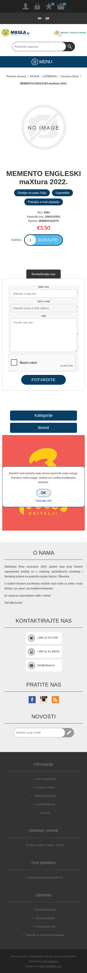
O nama (45, 812)
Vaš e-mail (43, 301)
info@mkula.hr (46, 665)
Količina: (16, 239)
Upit (43, 315)
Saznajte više (43, 500)
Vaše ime (43, 286)
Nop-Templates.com (51, 966)
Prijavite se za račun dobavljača (45, 935)
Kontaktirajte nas (45, 926)
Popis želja (48, 6)
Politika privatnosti (45, 795)
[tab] (43, 274)
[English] (47, 18)
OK (43, 493)
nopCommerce (50, 961)
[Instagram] (43, 699)
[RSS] (55, 699)
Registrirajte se (25, 6)
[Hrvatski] (39, 18)
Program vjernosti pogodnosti (45, 877)
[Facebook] (32, 699)
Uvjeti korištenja (45, 804)
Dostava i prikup (45, 787)
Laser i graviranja (45, 779)
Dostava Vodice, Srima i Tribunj (45, 845)
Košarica (61, 6)
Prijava (37, 6)
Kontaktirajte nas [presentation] (43, 274)
